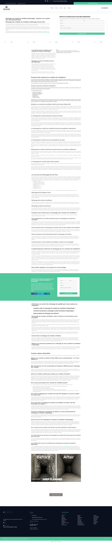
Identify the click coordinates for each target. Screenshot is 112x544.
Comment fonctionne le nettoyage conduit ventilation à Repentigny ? (53, 311)
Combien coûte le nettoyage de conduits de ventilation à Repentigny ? (54, 308)
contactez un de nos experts (44, 32)
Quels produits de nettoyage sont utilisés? (46, 313)
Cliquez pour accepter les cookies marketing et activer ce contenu (56, 495)
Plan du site (26, 538)
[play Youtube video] (56, 468)
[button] (34, 294)
